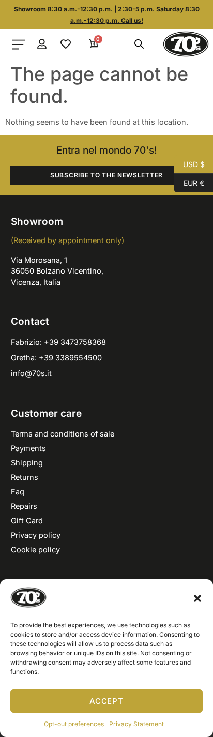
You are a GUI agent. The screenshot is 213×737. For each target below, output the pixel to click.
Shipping (27, 462)
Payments (28, 448)
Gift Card (27, 520)
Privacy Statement (136, 724)
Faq (17, 491)
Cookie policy (35, 549)
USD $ (189, 163)
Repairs (24, 506)
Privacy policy (35, 535)
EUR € (189, 182)
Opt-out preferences (74, 724)
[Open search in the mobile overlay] (138, 44)
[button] (197, 598)
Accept (106, 701)
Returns (24, 477)
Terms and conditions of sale (62, 433)
